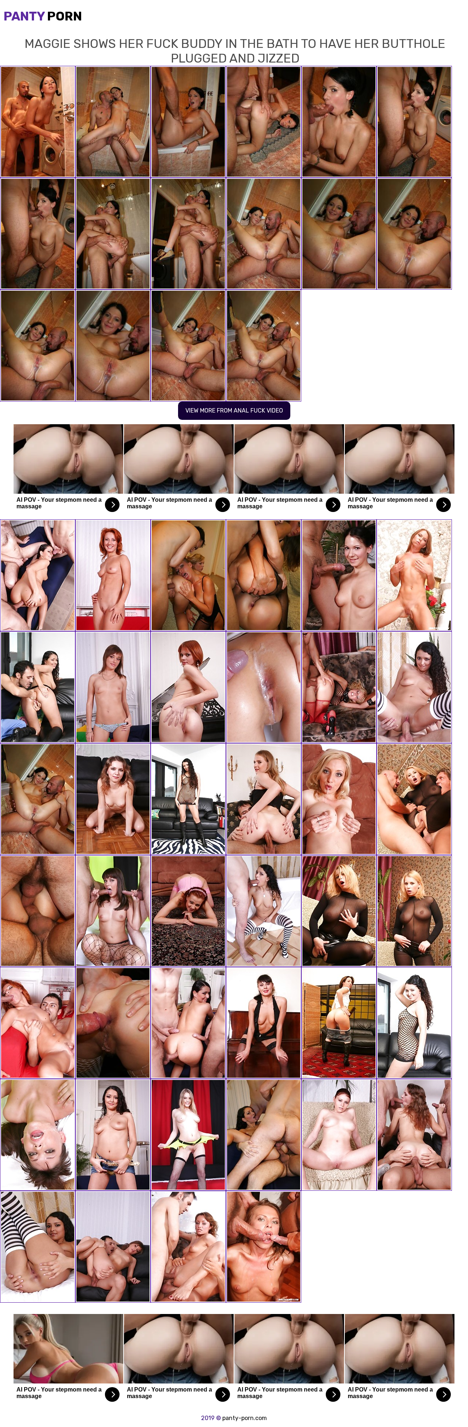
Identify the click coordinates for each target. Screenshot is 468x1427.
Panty (43, 16)
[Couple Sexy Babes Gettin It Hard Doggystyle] (263, 575)
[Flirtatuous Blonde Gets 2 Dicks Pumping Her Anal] (414, 799)
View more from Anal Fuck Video (234, 410)
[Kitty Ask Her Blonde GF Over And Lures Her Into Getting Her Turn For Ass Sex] (188, 575)
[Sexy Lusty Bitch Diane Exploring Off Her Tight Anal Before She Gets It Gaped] (113, 1023)
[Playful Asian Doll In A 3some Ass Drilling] (414, 911)
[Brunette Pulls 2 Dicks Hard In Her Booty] (37, 1023)
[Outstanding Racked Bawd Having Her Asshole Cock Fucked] (414, 1023)
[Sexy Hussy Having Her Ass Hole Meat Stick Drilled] (339, 575)
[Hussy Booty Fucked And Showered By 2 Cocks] (37, 1135)
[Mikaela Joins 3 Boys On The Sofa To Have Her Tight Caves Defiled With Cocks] (263, 1135)
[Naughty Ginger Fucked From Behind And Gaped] (188, 911)
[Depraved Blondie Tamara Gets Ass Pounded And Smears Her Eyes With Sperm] (339, 799)
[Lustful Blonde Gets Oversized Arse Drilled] (339, 687)
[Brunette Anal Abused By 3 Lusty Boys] (37, 911)
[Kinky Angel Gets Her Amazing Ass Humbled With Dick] (188, 1247)
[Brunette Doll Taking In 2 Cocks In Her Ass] (263, 1247)
